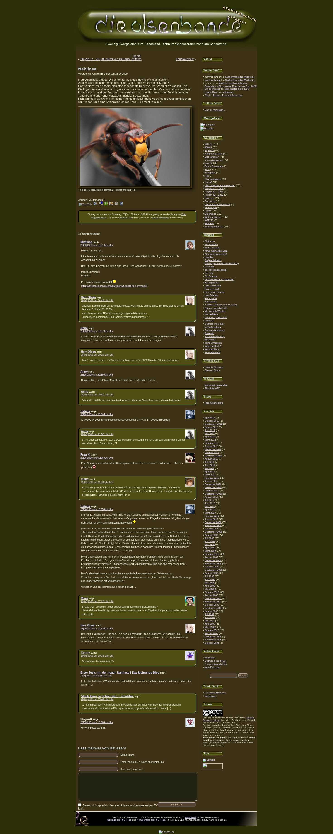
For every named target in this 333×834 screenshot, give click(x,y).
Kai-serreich (211, 301)
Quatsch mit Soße (214, 323)
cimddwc (209, 257)
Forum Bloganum (214, 166)
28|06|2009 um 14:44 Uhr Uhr (97, 300)
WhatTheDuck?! (213, 346)
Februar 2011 (212, 478)
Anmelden (210, 657)
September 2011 (213, 455)
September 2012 (213, 424)
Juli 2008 (209, 576)
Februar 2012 (212, 443)
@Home (209, 144)
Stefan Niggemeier (214, 330)
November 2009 (213, 525)
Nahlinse (87, 69)
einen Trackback (160, 217)
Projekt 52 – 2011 (214, 191)
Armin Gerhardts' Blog (216, 251)
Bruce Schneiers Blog (216, 385)
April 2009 (210, 547)
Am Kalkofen (211, 244)
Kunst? (208, 182)
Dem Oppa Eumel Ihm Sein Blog (222, 263)
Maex (84, 598)
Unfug (208, 210)
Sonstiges (210, 201)
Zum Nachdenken (214, 226)
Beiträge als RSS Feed (119, 820)
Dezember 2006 (213, 636)
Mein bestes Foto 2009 (237, 88)
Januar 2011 (211, 481)
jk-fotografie (211, 298)
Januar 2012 (211, 446)
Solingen (209, 198)
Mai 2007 (210, 620)
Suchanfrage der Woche (217, 204)
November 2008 (213, 563)
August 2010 (211, 497)
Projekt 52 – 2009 (214, 188)
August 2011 (211, 459)
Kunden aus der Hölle (216, 308)
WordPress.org (212, 667)
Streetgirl (209, 333)
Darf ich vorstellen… (215, 110)
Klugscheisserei (213, 179)
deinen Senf (126, 217)
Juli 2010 (209, 500)
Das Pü (208, 163)
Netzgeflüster (212, 314)
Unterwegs (210, 214)
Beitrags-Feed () (215, 660)
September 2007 (213, 608)
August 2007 (211, 611)
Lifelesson (228, 92)
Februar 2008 (212, 592)
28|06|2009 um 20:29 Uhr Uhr (97, 354)
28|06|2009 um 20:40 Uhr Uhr (97, 394)
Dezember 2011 (213, 449)
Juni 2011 (210, 465)
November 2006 (213, 639)
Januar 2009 (211, 557)
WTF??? (209, 220)
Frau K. (85, 454)
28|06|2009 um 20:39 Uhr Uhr (96, 374)
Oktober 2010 (212, 490)
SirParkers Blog (213, 327)
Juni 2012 (210, 430)
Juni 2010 (210, 503)
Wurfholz (209, 223)
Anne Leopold (212, 247)
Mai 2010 (210, 506)
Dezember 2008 (213, 560)
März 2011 (210, 474)
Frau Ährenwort (213, 285)
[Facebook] (121, 204)
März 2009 (210, 551)
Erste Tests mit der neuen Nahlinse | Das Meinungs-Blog (119, 672)
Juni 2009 (210, 541)
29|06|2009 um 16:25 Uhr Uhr (96, 509)
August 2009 (211, 535)
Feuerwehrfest (185, 59)
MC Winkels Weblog (215, 311)
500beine (210, 241)
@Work (208, 147)
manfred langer (213, 80)
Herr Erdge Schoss (214, 292)
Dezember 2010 (213, 484)
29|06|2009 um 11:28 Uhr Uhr (97, 482)
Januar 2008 (211, 595)
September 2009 (213, 532)
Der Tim (209, 273)
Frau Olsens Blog (214, 403)
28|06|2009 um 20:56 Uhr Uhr (96, 414)
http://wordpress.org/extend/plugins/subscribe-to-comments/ (114, 285)
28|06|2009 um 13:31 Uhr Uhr (96, 245)
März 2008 (210, 589)
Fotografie (210, 172)
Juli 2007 (209, 614)
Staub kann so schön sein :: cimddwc (107, 696)
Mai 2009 (210, 544)
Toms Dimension (213, 343)
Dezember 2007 (213, 598)
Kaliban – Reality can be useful (221, 304)
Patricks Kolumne (214, 367)
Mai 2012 (210, 433)
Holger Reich (211, 92)
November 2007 (213, 601)
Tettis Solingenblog (215, 336)
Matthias (86, 242)
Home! (137, 56)
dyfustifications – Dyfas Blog (219, 279)
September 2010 (213, 493)
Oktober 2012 (212, 420)
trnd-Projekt (211, 207)
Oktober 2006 (212, 643)
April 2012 (210, 436)
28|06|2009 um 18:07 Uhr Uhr (96, 331)
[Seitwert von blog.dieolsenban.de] (209, 760)
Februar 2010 (212, 516)
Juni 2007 (210, 617)
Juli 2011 (209, 462)
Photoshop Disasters (216, 317)
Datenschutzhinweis (215, 692)
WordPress (190, 817)
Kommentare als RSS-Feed (151, 820)
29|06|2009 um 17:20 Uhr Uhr (97, 601)
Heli (207, 176)
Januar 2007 (211, 633)
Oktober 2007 (212, 605)
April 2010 (210, 509)
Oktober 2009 (212, 528)
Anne (84, 328)
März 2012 (210, 440)
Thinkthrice (210, 339)
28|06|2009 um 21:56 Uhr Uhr (97, 434)
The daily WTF (212, 388)
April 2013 (210, 417)
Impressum (210, 696)
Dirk (207, 95)
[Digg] (116, 204)
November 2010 (213, 487)
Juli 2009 (209, 538)
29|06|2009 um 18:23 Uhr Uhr (96, 628)
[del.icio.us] (101, 204)
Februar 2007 (212, 630)
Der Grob (209, 266)
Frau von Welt (212, 289)
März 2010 (210, 513)
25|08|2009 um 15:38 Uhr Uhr (96, 722)
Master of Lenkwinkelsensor (233, 83)
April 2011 (210, 471)
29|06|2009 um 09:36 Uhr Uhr (96, 457)
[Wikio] (111, 204)
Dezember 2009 (213, 522)
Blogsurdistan (212, 156)
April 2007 (210, 624)
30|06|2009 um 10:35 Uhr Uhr (97, 655)
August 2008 (211, 573)
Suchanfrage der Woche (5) (239, 76)
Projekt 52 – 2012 (214, 195)
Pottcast (209, 320)
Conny (85, 652)
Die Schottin (211, 276)
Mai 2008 (210, 582)
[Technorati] (106, 204)
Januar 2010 (211, 519)
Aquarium (210, 150)
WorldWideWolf (212, 352)
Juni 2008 (210, 579)
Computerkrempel (214, 160)
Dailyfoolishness (213, 260)
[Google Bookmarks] (95, 204)
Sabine (85, 411)
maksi (85, 479)
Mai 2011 (209, 468)
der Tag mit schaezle (215, 270)
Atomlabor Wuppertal (216, 254)
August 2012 (211, 427)
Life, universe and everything (220, 185)
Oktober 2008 (212, 566)
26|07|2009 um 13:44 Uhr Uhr (97, 699)
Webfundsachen (213, 217)
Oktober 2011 (212, 452)
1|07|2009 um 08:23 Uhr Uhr (96, 675)
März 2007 (210, 627)
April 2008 (210, 585)
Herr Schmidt (211, 295)
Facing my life (212, 282)
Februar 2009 (212, 554)
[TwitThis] (85, 204)
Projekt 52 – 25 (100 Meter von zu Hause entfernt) (111, 59)
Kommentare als (216, 664)
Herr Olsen (88, 297)
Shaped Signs (212, 370)
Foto (207, 169)
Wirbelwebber (212, 349)
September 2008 (213, 570)
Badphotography (213, 153)
